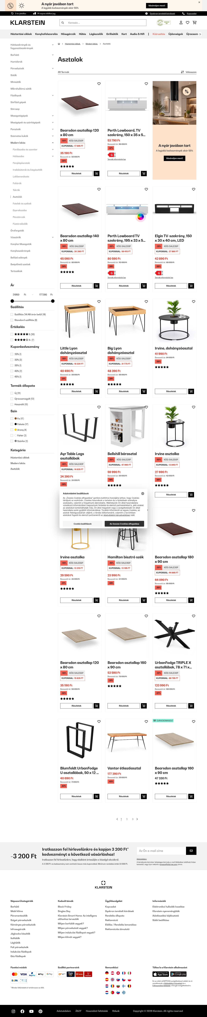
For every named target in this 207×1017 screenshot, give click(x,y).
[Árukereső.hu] (164, 22)
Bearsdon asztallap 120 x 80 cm (79, 132)
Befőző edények (19, 257)
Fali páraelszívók (19, 947)
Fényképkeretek (21, 163)
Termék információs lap (117, 159)
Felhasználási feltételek (161, 986)
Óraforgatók (17, 230)
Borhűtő (15, 54)
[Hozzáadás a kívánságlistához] (99, 83)
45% (18, 376)
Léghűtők (15, 942)
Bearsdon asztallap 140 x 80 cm (79, 238)
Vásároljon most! (156, 5)
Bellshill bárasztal (122, 454)
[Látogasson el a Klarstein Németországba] (107, 973)
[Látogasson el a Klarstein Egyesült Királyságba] (112, 979)
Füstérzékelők (20, 223)
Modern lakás (18, 142)
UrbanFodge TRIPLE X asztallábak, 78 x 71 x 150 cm (173, 665)
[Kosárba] (96, 173)
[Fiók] (181, 22)
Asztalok (17, 196)
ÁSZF (78, 1011)
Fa (20, 418)
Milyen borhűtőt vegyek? (71, 923)
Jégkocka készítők (20, 933)
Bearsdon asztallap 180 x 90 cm (174, 559)
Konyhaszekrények (20, 250)
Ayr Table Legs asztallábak (72, 456)
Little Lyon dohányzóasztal (73, 350)
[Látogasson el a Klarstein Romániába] (112, 986)
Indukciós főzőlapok (21, 951)
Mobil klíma (17, 911)
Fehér (21, 435)
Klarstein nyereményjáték (166, 911)
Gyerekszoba (20, 210)
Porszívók (16, 129)
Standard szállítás (26, 320)
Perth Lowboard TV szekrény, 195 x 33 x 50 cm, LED (126, 238)
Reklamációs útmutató (117, 929)
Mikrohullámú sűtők (21, 88)
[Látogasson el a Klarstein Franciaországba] (123, 973)
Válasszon (191, 72)
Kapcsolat (191, 13)
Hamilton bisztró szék (126, 557)
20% (18, 354)
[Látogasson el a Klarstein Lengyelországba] (129, 979)
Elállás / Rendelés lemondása (120, 924)
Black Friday (64, 906)
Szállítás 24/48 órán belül (30, 314)
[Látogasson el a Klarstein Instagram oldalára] (13, 1011)
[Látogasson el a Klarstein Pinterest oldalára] (40, 1011)
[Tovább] (200, 34)
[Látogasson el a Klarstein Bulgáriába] (118, 986)
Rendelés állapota (114, 915)
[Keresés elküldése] (63, 22)
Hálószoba (18, 156)
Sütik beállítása (161, 920)
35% (18, 365)
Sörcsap (15, 109)
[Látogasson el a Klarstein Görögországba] (123, 992)
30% (18, 359)
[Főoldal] (61, 44)
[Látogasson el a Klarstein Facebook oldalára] (22, 1011)
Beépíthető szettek (20, 264)
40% (18, 371)
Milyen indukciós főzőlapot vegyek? (76, 932)
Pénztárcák (19, 217)
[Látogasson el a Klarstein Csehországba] (123, 979)
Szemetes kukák (19, 136)
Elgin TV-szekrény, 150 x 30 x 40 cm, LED (173, 238)
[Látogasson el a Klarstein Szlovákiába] (118, 979)
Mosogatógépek (19, 115)
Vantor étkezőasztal (124, 768)
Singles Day (64, 911)
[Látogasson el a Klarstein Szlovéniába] (118, 992)
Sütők (14, 75)
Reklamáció (111, 920)
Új (18, 393)
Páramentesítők (19, 915)
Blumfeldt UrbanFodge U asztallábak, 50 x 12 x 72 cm (79, 770)
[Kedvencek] (187, 22)
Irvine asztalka (167, 454)
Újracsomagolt (195, 34)
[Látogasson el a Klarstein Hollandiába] (107, 992)
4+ (31, 340)
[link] (80, 103)
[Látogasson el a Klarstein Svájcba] (118, 973)
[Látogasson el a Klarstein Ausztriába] (112, 973)
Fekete (22, 424)
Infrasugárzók (18, 929)
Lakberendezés (21, 176)
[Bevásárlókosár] (194, 22)
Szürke (22, 441)
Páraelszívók (17, 68)
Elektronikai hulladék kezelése (168, 906)
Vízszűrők (16, 237)
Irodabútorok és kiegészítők (27, 169)
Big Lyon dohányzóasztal (121, 350)
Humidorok (16, 61)
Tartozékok (16, 271)
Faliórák (17, 183)
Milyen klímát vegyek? (69, 937)
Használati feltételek (97, 1011)
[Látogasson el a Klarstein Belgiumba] (129, 986)
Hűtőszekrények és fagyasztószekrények (22, 46)
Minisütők (16, 82)
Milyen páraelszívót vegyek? (73, 928)
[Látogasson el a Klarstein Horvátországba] (107, 986)
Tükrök (16, 190)
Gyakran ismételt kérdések (162, 13)
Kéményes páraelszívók (23, 924)
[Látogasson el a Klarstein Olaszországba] (129, 973)
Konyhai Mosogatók (21, 244)
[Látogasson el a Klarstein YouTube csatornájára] (31, 1011)
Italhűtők (15, 938)
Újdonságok (175, 34)
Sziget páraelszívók (21, 920)
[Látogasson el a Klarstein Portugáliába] (112, 992)
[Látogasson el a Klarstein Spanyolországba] (107, 979)
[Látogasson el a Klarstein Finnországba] (123, 986)
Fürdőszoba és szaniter (25, 149)
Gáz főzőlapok (18, 956)
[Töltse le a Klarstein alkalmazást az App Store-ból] (161, 974)
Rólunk (116, 1011)
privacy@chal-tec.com (168, 864)
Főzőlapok (16, 95)
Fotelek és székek (22, 203)
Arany (22, 430)
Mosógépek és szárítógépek (25, 122)
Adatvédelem (142, 859)
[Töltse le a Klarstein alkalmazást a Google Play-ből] (178, 974)
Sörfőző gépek (18, 102)
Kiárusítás (159, 34)
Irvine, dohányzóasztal (173, 348)
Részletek (76, 173)
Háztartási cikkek (20, 457)
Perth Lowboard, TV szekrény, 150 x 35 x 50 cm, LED (126, 132)
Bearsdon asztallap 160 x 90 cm (127, 665)
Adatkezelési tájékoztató (166, 915)
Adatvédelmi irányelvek (173, 983)
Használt (21, 404)
